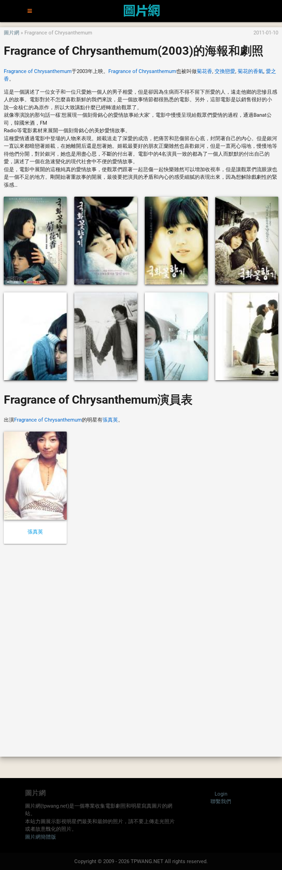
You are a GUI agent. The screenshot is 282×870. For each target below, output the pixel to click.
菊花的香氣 (250, 71)
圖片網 (11, 33)
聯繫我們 (220, 801)
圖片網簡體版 (40, 837)
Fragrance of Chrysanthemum (38, 71)
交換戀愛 (225, 71)
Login (221, 794)
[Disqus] (141, 650)
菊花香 (204, 71)
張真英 (110, 420)
